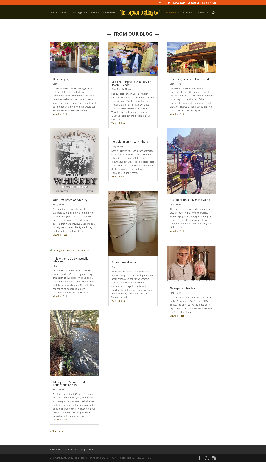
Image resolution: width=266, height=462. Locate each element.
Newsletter (179, 3)
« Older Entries (57, 431)
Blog (55, 83)
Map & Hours (209, 3)
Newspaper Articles (182, 288)
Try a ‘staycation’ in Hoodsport (189, 79)
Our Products (58, 12)
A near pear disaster (124, 262)
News (61, 204)
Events (95, 12)
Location (200, 12)
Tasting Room (80, 12)
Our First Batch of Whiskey (70, 200)
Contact (187, 12)
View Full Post (60, 113)
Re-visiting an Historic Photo (129, 141)
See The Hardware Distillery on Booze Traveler (131, 83)
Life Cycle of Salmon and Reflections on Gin (69, 383)
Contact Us (193, 3)
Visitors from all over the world (190, 200)
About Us (171, 12)
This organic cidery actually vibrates (70, 260)
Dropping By (61, 79)
